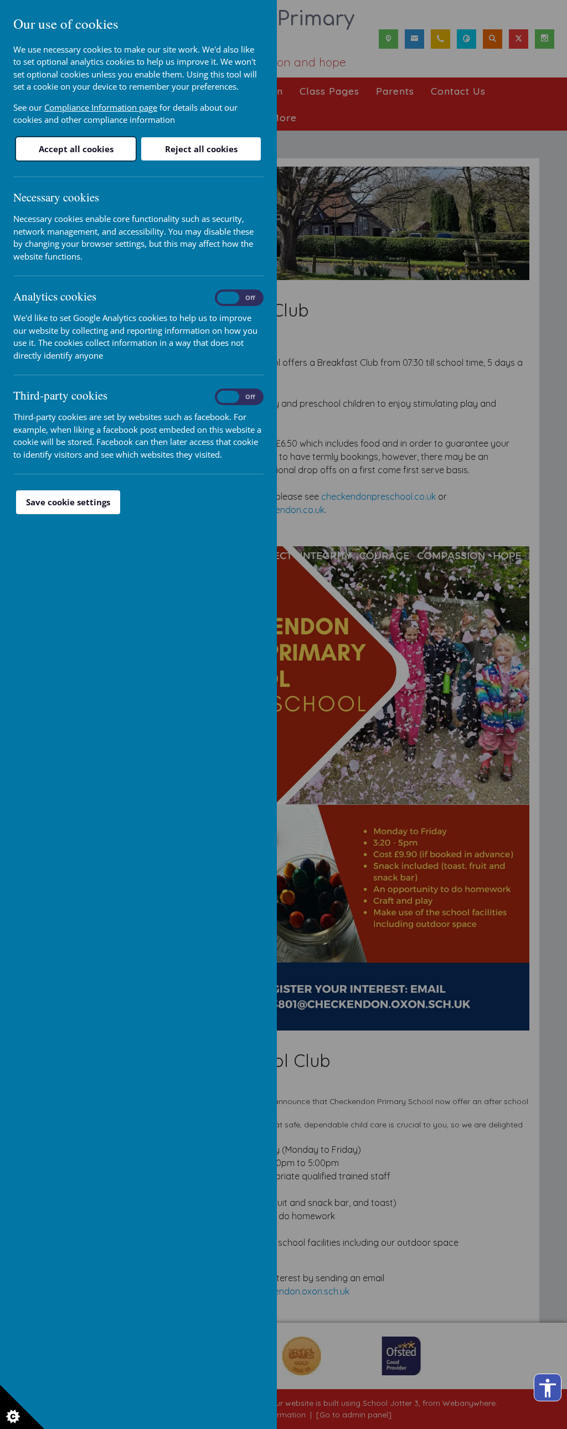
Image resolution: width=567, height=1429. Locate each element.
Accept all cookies (76, 148)
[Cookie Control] (22, 1407)
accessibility (548, 1388)
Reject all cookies (201, 148)
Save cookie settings (68, 502)
